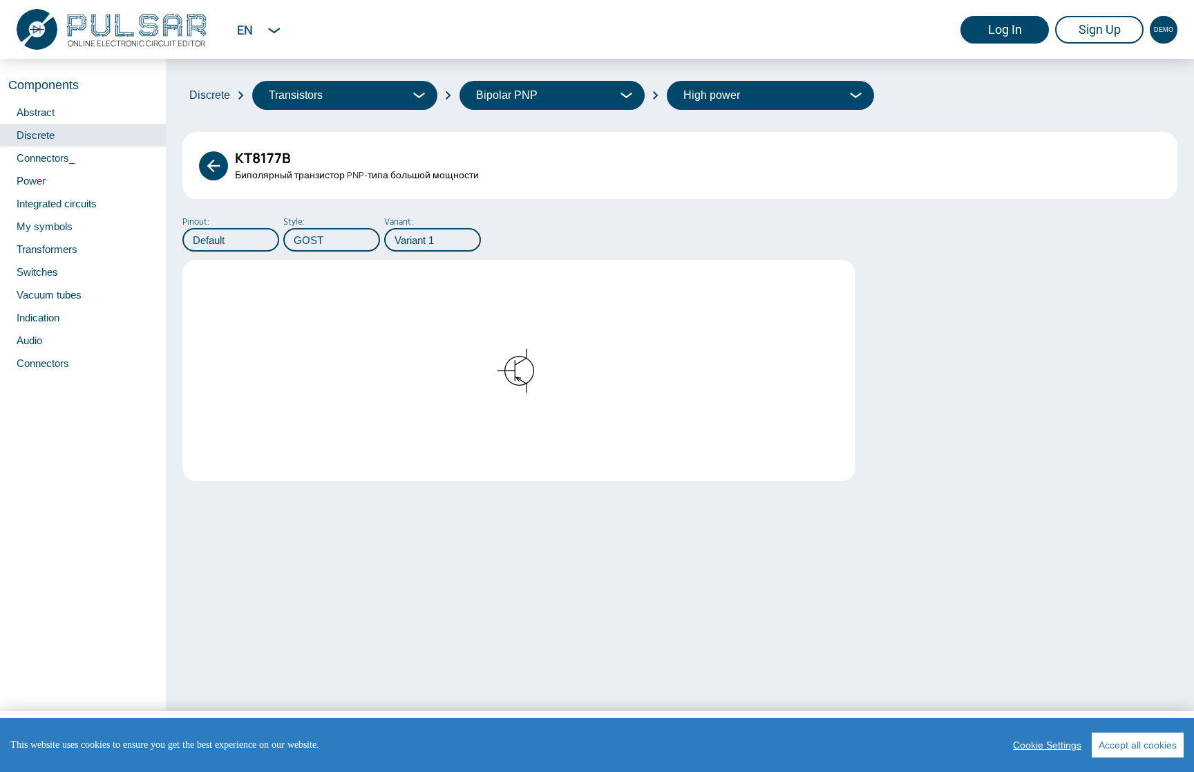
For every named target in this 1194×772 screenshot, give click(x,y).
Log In (1005, 29)
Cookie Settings (1047, 745)
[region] (597, 745)
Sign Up (1100, 29)
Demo (1163, 29)
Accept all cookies (1138, 745)
